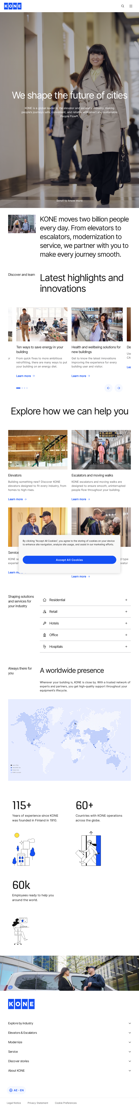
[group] (41, 343)
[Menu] (131, 6)
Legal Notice (14, 1102)
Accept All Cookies (69, 559)
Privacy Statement (38, 1102)
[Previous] (108, 388)
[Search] (123, 6)
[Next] (119, 388)
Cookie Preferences (66, 1102)
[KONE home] (13, 6)
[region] (69, 349)
